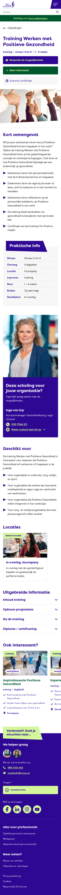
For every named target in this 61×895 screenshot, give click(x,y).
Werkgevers (9, 838)
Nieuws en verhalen (13, 860)
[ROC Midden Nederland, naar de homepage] (9, 4)
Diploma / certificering (20, 629)
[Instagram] (27, 809)
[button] (26, 429)
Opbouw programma (18, 609)
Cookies (7, 881)
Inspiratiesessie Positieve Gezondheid (21, 682)
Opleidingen (15, 28)
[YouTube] (37, 809)
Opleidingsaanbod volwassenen (19, 833)
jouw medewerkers (38, 18)
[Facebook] (7, 809)
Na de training (13, 619)
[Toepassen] (57, 12)
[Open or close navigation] (56, 4)
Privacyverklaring (12, 876)
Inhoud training (14, 600)
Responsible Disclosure (15, 886)
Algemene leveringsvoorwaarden (20, 844)
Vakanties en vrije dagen (15, 866)
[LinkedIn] (17, 809)
